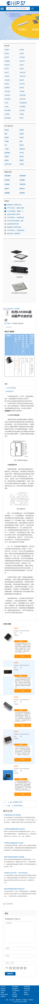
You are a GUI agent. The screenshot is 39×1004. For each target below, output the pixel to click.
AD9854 (7, 87)
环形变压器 (27, 986)
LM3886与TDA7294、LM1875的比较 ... (16, 873)
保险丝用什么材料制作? (14, 233)
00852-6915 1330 (16, 16)
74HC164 (23, 76)
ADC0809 (7, 118)
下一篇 (8, 805)
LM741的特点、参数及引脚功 (15, 208)
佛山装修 (14, 994)
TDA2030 (23, 95)
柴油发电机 (27, 988)
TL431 (6, 103)
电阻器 (22, 130)
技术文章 (10, 308)
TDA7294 (23, 99)
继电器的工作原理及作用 (14, 204)
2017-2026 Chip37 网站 (20, 1001)
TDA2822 (7, 99)
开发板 (22, 164)
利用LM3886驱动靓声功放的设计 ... (15, 889)
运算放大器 (8, 164)
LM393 (16, 766)
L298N (22, 114)
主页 (4, 308)
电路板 (6, 160)
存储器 (6, 141)
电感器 (6, 137)
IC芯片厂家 (27, 990)
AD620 (22, 80)
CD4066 (22, 180)
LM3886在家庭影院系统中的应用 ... (15, 829)
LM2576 (7, 65)
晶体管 (22, 137)
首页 (7, 999)
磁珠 (5, 133)
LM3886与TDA (17, 802)
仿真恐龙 (2, 988)
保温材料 (2, 996)
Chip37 (9, 323)
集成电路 (7, 152)
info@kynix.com (15, 14)
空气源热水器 (15, 990)
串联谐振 (2, 990)
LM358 (16, 731)
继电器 (22, 160)
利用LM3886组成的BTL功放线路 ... (15, 857)
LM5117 (22, 188)
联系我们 (30, 999)
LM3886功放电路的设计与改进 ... (14, 843)
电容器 (6, 130)
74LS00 (6, 76)
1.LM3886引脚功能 (11, 388)
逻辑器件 (22, 149)
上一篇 (10, 802)
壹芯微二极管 (4, 994)
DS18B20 (23, 106)
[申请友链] (29, 14)
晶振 (21, 141)
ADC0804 (7, 110)
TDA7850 (19, 277)
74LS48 (22, 91)
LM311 (16, 628)
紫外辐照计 (15, 988)
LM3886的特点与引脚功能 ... (13, 815)
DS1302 (22, 110)
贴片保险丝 (15, 986)
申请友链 (24, 999)
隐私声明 (18, 999)
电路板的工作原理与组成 (14, 227)
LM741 (6, 68)
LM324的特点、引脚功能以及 (15, 217)
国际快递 (26, 994)
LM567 (22, 68)
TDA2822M (23, 103)
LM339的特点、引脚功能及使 (15, 230)
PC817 (22, 118)
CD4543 (7, 180)
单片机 (22, 152)
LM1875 (22, 61)
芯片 (5, 145)
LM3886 (17, 308)
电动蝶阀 (14, 996)
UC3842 (7, 114)
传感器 (6, 156)
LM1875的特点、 (18, 805)
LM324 (16, 697)
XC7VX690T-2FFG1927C (19, 293)
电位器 (22, 156)
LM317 (6, 72)
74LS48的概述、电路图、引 (15, 211)
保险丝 (22, 145)
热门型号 (12, 999)
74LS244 (7, 80)
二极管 (6, 149)
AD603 (22, 87)
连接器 (2, 992)
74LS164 (7, 95)
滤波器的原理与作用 (13, 224)
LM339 (16, 663)
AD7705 (22, 84)
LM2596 (22, 57)
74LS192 (7, 91)
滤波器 (22, 133)
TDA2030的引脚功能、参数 (15, 220)
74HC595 (23, 72)
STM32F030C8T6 (19, 261)
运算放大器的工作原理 (13, 214)
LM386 (6, 50)
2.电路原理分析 (10, 391)
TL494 (6, 106)
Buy (21, 641)
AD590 (6, 84)
